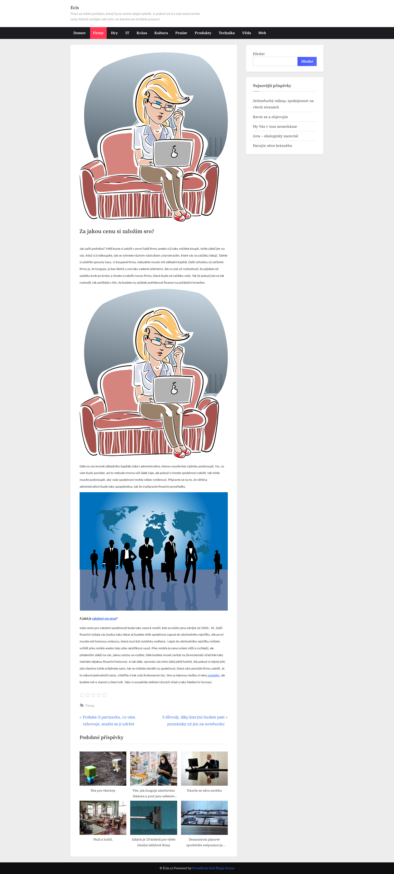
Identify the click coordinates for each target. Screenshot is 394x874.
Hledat (259, 53)
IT (127, 32)
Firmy (98, 32)
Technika (227, 32)
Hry (114, 32)
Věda (246, 32)
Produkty (203, 32)
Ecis (74, 8)
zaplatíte (213, 675)
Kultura (161, 32)
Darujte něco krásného (272, 145)
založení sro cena (104, 619)
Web (262, 32)
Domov (79, 32)
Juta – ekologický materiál (275, 135)
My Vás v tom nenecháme (275, 126)
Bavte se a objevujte (270, 116)
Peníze (181, 32)
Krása (142, 32)
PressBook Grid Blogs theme (213, 868)
